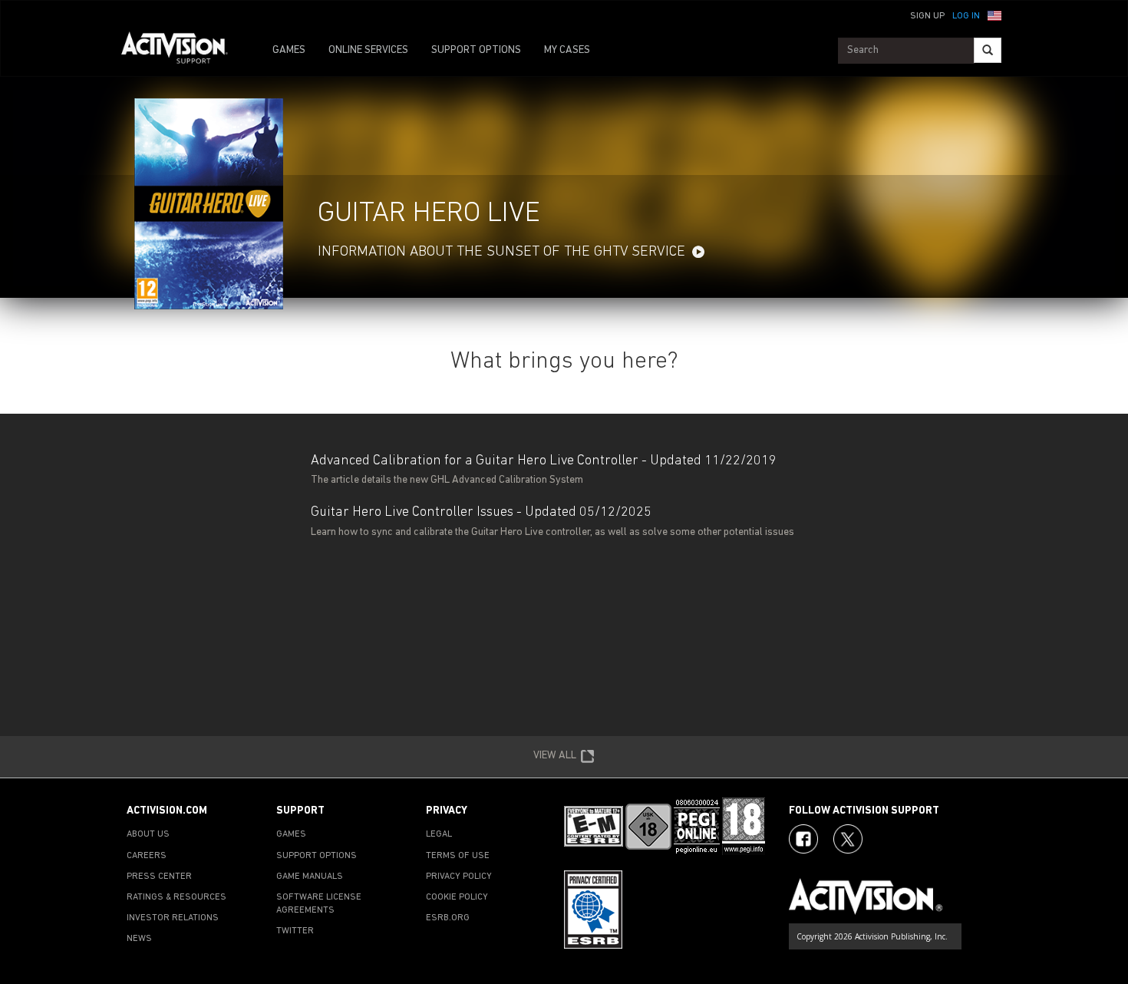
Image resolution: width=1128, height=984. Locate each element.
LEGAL (439, 834)
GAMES (288, 50)
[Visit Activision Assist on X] (847, 839)
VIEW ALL (554, 755)
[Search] (987, 50)
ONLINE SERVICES (368, 50)
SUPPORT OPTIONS (476, 50)
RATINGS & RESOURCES (176, 897)
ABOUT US (148, 834)
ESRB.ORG (448, 918)
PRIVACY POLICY (459, 876)
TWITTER (295, 931)
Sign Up (927, 16)
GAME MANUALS (309, 876)
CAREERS (147, 855)
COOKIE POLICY (457, 897)
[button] (994, 14)
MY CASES (567, 50)
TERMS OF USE (458, 855)
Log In (966, 16)
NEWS (139, 938)
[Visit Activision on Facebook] (803, 839)
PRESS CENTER (159, 876)
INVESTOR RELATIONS (173, 918)
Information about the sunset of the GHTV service (501, 252)
